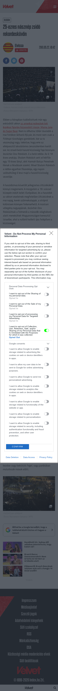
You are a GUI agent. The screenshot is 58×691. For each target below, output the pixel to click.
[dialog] (29, 345)
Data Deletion (12, 457)
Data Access (29, 457)
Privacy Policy (45, 457)
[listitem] (29, 287)
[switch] (46, 294)
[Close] (52, 234)
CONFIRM (17, 446)
